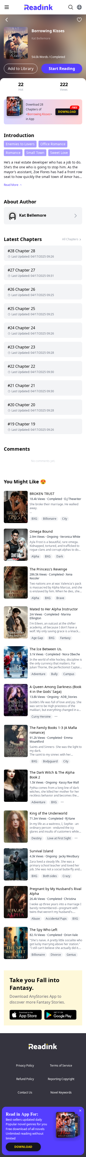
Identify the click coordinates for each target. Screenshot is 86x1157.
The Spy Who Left (43, 929)
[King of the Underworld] (15, 826)
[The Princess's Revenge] (15, 582)
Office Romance (52, 144)
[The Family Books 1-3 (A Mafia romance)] (15, 741)
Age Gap (37, 638)
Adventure (38, 674)
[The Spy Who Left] (15, 943)
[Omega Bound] (15, 545)
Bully (54, 674)
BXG (34, 519)
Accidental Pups (56, 919)
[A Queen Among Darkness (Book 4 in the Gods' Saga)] (15, 700)
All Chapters (70, 239)
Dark (59, 556)
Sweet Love (59, 152)
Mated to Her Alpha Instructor (54, 609)
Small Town (35, 152)
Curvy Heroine (41, 716)
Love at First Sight (59, 838)
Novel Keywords (61, 1092)
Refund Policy (25, 1079)
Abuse (36, 919)
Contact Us (25, 1092)
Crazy (66, 876)
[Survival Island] (15, 864)
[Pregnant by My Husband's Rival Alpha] (15, 902)
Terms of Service (61, 1065)
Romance (13, 152)
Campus (68, 674)
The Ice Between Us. (46, 649)
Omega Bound (41, 531)
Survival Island (41, 851)
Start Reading (62, 68)
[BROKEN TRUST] (15, 507)
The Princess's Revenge (48, 569)
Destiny (37, 838)
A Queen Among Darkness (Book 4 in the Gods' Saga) (55, 689)
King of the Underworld (48, 813)
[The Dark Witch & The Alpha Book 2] (15, 786)
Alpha (35, 556)
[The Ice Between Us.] (15, 662)
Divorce (56, 955)
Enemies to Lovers (20, 144)
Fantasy (65, 638)
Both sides (50, 876)
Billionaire (49, 519)
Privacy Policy (25, 1065)
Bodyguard (50, 761)
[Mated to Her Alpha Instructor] (15, 622)
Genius (71, 955)
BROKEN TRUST (42, 493)
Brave (60, 598)
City (64, 519)
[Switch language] (79, 7)
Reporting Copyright (61, 1079)
